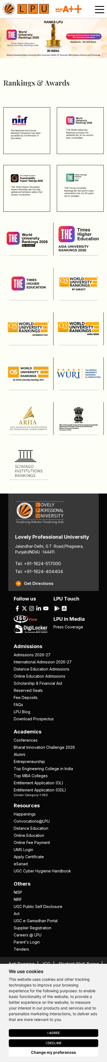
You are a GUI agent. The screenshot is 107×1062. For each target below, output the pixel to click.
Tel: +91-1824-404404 (39, 571)
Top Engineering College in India (43, 768)
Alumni (19, 754)
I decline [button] (53, 1043)
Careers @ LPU (27, 935)
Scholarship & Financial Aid (38, 683)
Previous (5, 40)
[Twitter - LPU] (24, 608)
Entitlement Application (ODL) (40, 792)
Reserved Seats (28, 690)
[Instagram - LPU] (31, 608)
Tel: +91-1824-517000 (38, 563)
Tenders (21, 949)
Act (16, 913)
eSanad (21, 863)
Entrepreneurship (29, 761)
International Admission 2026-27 (43, 662)
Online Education (29, 835)
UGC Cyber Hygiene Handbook (42, 871)
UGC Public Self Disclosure (38, 906)
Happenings (25, 814)
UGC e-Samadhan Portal (36, 920)
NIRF (18, 899)
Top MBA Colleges (31, 775)
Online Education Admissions (39, 676)
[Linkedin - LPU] (38, 608)
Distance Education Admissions (41, 669)
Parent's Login (27, 942)
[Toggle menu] (99, 9)
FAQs (18, 704)
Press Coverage (68, 627)
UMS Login (23, 849)
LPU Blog (22, 711)
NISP (18, 892)
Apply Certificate (29, 856)
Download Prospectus (34, 718)
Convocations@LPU (32, 821)
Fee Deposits (26, 697)
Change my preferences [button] (53, 1052)
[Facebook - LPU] (17, 608)
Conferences (26, 740)
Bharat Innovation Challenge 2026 (44, 747)
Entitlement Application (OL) (38, 782)
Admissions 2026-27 (32, 654)
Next (101, 40)
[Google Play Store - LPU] (57, 608)
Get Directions (39, 583)
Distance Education (31, 828)
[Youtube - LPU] (45, 608)
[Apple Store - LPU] (64, 608)
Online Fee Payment (32, 842)
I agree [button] (53, 1033)
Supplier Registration (32, 927)
